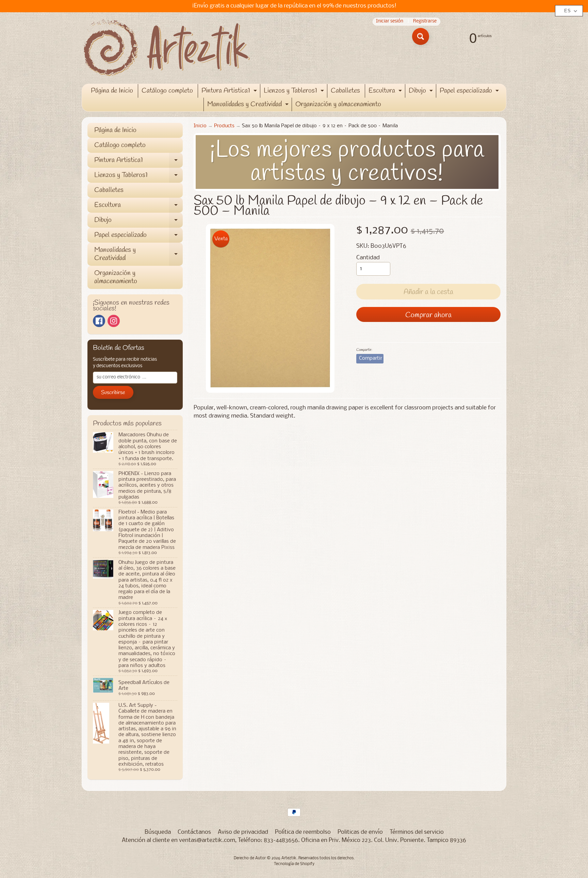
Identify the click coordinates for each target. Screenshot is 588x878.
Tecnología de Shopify (294, 864)
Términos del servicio (417, 832)
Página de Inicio (112, 90)
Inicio (200, 126)
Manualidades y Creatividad (248, 105)
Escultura (386, 92)
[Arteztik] (167, 48)
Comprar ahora (428, 315)
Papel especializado (470, 92)
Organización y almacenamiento (338, 104)
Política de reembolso (303, 832)
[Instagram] (114, 321)
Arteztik (288, 858)
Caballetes (345, 90)
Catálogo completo (167, 90)
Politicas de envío (360, 832)
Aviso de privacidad (243, 832)
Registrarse (425, 21)
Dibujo (422, 92)
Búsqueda (158, 832)
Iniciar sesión (389, 21)
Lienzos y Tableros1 (295, 92)
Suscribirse (113, 392)
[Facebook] (99, 321)
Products (224, 126)
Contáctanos (194, 832)
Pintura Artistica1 (230, 92)
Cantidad (368, 258)
